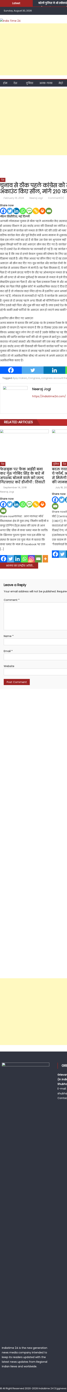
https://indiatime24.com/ (49, 396)
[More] (45, 558)
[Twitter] (10, 211)
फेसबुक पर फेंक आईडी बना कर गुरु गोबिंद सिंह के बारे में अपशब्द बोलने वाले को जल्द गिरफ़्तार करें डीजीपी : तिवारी (22, 475)
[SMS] (29, 211)
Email (8, 651)
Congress (34, 378)
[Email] (49, 211)
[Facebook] (3, 211)
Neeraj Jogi (36, 198)
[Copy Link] (36, 211)
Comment (12, 600)
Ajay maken (20, 378)
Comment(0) (56, 198)
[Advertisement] (33, 121)
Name (9, 636)
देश (15, 83)
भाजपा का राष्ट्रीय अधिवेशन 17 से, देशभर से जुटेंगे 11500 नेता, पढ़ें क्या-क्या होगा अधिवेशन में (22, 565)
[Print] (42, 211)
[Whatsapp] (23, 211)
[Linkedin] (16, 211)
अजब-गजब (45, 83)
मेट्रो (61, 83)
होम (5, 83)
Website (9, 666)
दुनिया (29, 83)
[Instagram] (31, 558)
